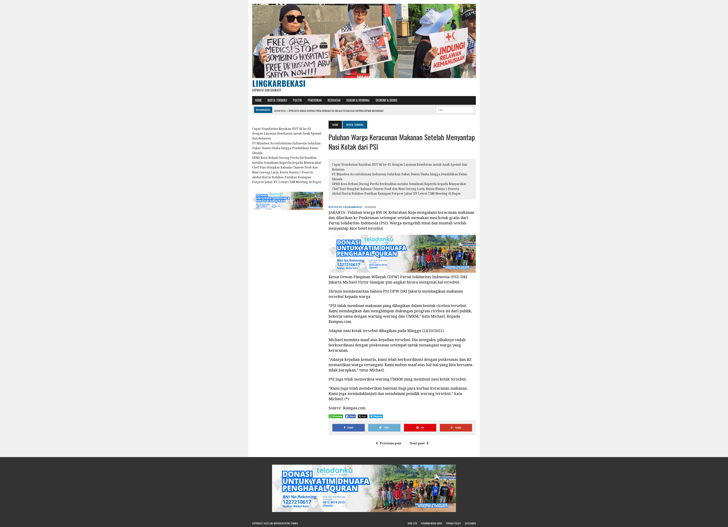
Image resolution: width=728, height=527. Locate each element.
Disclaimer (470, 523)
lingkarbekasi (352, 207)
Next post (417, 443)
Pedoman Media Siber (431, 523)
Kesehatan (334, 100)
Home (258, 100)
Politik (297, 100)
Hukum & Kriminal (358, 100)
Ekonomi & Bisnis (386, 100)
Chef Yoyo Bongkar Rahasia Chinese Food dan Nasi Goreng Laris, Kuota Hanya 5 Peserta (395, 189)
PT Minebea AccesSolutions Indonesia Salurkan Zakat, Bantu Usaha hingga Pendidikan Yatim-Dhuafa (286, 148)
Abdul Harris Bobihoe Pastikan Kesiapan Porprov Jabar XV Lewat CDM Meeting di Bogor (396, 193)
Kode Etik (412, 523)
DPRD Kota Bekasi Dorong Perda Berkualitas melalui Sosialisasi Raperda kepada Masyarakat (399, 184)
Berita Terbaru (277, 100)
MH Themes (292, 523)
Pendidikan (315, 100)
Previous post (390, 443)
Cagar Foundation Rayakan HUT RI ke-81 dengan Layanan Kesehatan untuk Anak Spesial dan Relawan (286, 133)
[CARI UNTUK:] (455, 109)
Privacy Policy (453, 523)
